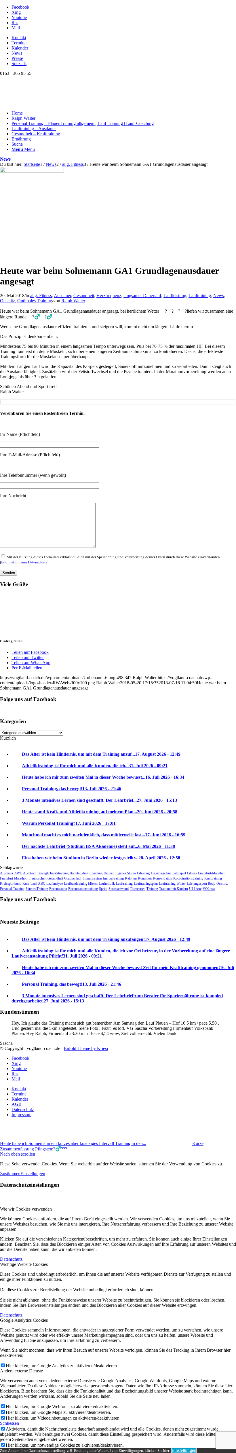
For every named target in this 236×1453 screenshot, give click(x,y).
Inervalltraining (113, 878)
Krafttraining (213, 878)
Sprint (103, 889)
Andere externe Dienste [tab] (21, 1370)
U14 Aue (195, 889)
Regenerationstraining (83, 889)
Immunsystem (92, 878)
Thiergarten (137, 889)
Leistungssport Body (201, 884)
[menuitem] (124, 37)
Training (152, 889)
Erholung (143, 873)
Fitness (192, 873)
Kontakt (19, 37)
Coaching (96, 873)
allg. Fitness (41, 295)
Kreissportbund (10, 884)
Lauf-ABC (38, 884)
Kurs (25, 884)
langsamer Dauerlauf (142, 295)
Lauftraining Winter (172, 884)
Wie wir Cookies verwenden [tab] (26, 1209)
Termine (19, 42)
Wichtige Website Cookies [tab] (24, 1264)
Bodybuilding (79, 873)
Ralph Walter (73, 300)
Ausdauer (62, 295)
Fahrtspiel (179, 873)
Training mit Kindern (173, 889)
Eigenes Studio (125, 873)
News (17, 53)
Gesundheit (83, 295)
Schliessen (9, 1423)
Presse (17, 58)
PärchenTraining (37, 889)
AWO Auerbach (25, 873)
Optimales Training (34, 300)
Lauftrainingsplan (146, 884)
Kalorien (131, 878)
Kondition (145, 878)
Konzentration (162, 878)
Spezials (19, 63)
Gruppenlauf (72, 878)
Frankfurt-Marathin (211, 873)
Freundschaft (37, 878)
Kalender (20, 47)
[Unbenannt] (32, 171)
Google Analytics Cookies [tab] (24, 1320)
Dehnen (109, 873)
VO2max (209, 889)
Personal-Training (12, 889)
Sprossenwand (119, 889)
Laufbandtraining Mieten (81, 884)
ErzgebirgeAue (161, 873)
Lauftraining (200, 295)
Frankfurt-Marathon (13, 878)
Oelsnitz (7, 300)
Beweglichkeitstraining (52, 873)
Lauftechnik (107, 884)
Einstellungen (32, 1173)
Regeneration (58, 889)
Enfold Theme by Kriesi (86, 1048)
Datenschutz (11, 1259)
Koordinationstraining (188, 878)
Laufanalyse (54, 884)
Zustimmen (10, 1173)
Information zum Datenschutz (24, 562)
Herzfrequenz (108, 295)
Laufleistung (174, 295)
